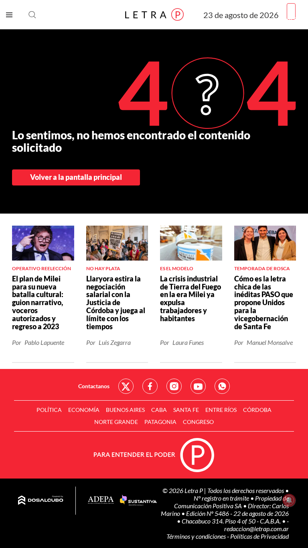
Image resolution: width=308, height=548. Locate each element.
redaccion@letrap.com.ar (256, 528)
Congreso (198, 421)
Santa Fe (186, 409)
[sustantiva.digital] (138, 501)
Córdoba (257, 409)
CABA (159, 409)
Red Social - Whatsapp (222, 386)
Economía (83, 409)
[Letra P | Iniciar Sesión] (291, 11)
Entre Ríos (221, 409)
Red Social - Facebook (150, 386)
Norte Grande (116, 421)
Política (49, 409)
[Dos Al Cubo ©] (40, 501)
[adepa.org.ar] (101, 500)
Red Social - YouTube (198, 386)
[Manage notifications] (289, 500)
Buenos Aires (125, 409)
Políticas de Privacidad (259, 536)
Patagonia (160, 421)
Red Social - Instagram (174, 386)
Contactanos (93, 386)
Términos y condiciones (196, 536)
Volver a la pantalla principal (76, 177)
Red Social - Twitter (126, 386)
